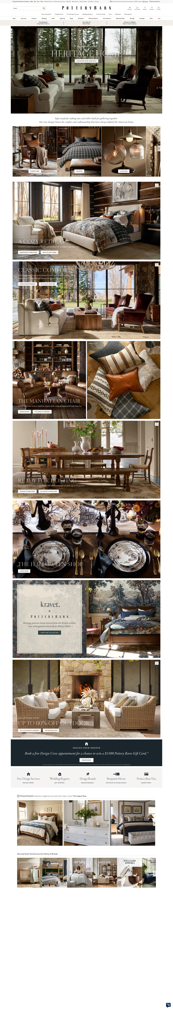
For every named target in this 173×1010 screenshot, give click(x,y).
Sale (159, 18)
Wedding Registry (87, 14)
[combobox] (29, 8)
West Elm (68, 1)
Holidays (142, 18)
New (14, 18)
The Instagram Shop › (80, 796)
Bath (53, 18)
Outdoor (33, 18)
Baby (31, 1)
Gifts (151, 18)
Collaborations (59, 14)
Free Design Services (73, 14)
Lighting (62, 18)
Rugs (71, 18)
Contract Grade (100, 14)
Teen (38, 1)
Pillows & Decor (93, 18)
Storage (132, 18)
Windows (81, 18)
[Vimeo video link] (86, 70)
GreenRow (91, 1)
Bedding (44, 18)
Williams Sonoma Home (59, 1)
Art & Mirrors (107, 18)
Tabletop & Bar (120, 18)
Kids (35, 1)
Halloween (118, 14)
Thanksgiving (127, 14)
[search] (44, 8)
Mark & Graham (83, 1)
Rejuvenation (75, 1)
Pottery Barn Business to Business (21, 1)
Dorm (42, 1)
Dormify (96, 1)
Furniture (23, 18)
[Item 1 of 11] (86, 823)
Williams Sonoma (48, 1)
